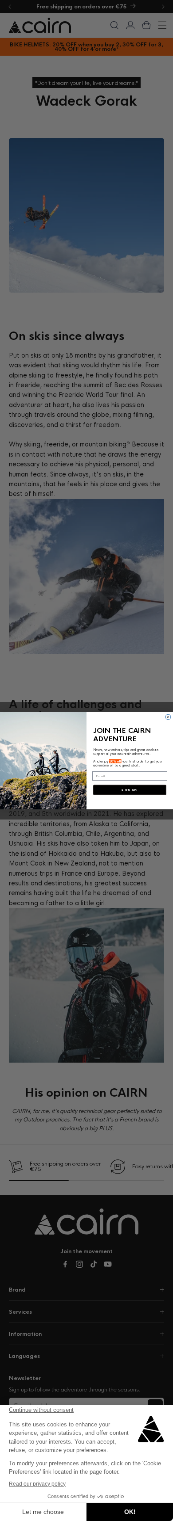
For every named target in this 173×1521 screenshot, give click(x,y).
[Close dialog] (168, 717)
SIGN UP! (130, 790)
